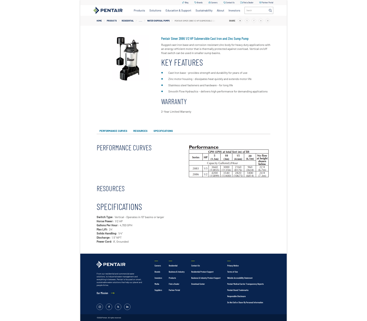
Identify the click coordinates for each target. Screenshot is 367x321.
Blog (186, 2)
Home (99, 20)
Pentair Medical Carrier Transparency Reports (245, 283)
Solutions (155, 10)
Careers (214, 2)
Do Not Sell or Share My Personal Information (245, 302)
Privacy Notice (233, 265)
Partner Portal (267, 2)
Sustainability (204, 10)
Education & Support (178, 10)
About (220, 10)
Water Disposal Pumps (158, 20)
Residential (128, 20)
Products (139, 10)
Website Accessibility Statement (239, 277)
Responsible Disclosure (236, 296)
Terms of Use (232, 271)
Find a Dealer (248, 2)
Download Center (198, 283)
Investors (234, 10)
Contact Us (230, 2)
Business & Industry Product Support (205, 277)
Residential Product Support (202, 271)
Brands (200, 2)
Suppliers (158, 290)
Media (157, 283)
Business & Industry (177, 271)
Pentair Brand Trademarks (237, 290)
